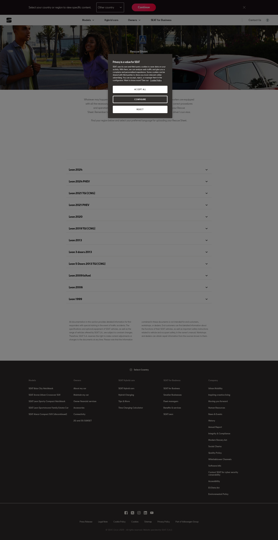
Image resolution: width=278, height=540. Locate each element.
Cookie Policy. (156, 80)
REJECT (140, 109)
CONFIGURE (140, 99)
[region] (140, 86)
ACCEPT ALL (140, 89)
